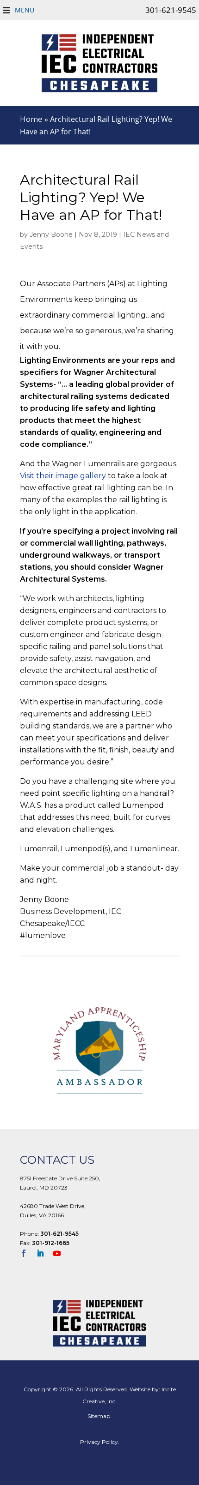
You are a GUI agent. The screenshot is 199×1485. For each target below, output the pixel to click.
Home (31, 119)
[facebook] (27, 1254)
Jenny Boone (51, 234)
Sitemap (98, 1416)
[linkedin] (44, 1254)
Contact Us (57, 1159)
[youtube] (60, 1254)
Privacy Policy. (99, 1441)
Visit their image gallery (63, 475)
